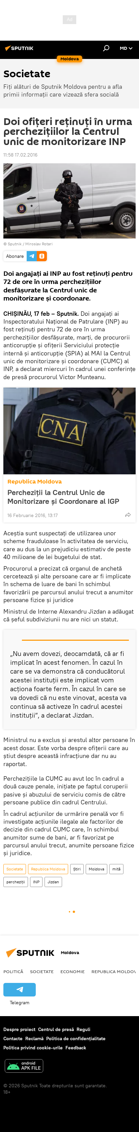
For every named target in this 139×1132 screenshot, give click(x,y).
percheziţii (15, 881)
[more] (128, 514)
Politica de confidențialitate (76, 1038)
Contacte (13, 1038)
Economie (72, 971)
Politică (13, 971)
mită (116, 868)
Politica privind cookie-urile (33, 1048)
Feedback (75, 1048)
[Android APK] (24, 1066)
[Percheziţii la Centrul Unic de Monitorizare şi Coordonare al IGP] (69, 431)
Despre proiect (19, 1029)
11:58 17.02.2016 (20, 155)
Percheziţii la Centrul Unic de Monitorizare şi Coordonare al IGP (63, 497)
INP (36, 881)
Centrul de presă (56, 1029)
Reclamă (34, 1038)
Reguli (83, 1029)
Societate (14, 868)
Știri (77, 868)
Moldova (96, 868)
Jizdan (53, 881)
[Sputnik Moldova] (20, 51)
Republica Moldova (34, 481)
